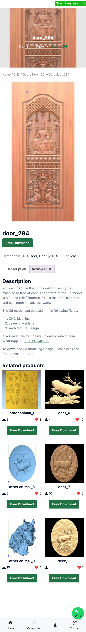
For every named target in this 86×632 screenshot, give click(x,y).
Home (23, 46)
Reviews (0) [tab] (41, 269)
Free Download (17, 243)
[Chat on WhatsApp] (78, 613)
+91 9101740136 (36, 341)
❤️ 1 (80, 567)
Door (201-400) (42, 74)
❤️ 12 (79, 419)
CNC (16, 74)
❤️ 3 (37, 419)
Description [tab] (17, 269)
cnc (74, 256)
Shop (40, 46)
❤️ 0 (37, 493)
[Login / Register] (55, 625)
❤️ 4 (37, 567)
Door (26, 74)
